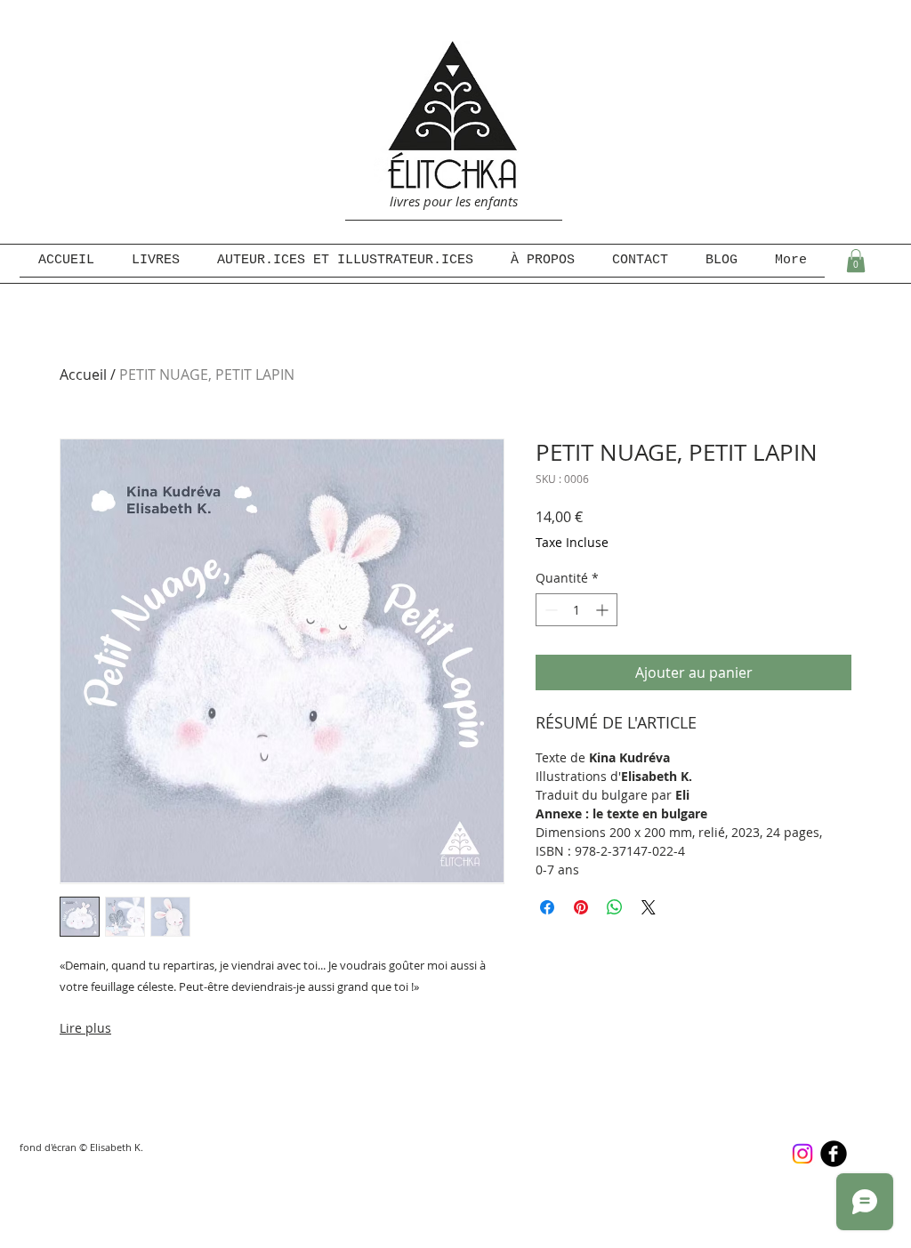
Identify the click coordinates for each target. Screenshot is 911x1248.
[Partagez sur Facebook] (547, 907)
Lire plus (85, 1027)
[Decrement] (549, 609)
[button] (856, 260)
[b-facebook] (833, 1153)
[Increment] (604, 609)
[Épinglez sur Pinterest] (581, 907)
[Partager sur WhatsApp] (614, 907)
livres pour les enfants (454, 201)
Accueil (83, 374)
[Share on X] (648, 907)
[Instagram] (802, 1153)
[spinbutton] (576, 609)
